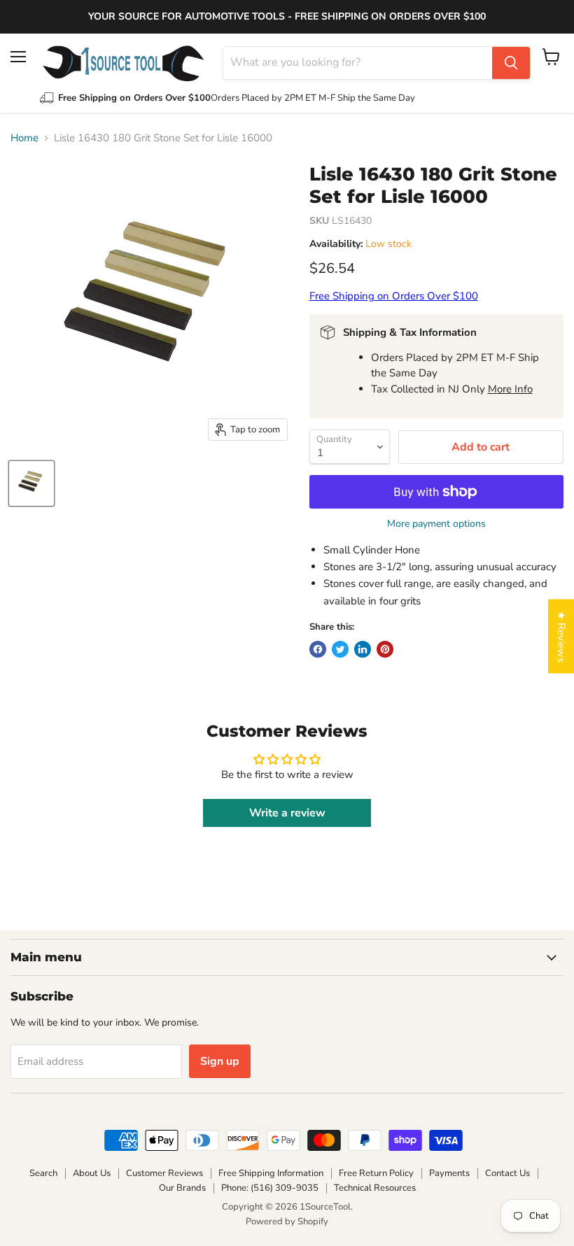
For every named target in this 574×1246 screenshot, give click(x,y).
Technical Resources (375, 1188)
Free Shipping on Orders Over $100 (393, 296)
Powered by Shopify (287, 1221)
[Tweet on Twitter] (340, 649)
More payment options (436, 524)
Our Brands (182, 1188)
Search (43, 1173)
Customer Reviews (164, 1173)
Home (24, 138)
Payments (449, 1173)
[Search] (511, 63)
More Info (510, 389)
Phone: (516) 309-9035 (269, 1188)
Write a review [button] (287, 813)
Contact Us (507, 1173)
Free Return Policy (376, 1173)
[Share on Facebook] (317, 649)
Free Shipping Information (270, 1173)
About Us (92, 1173)
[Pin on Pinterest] (385, 649)
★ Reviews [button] (561, 636)
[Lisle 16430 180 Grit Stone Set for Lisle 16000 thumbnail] (31, 483)
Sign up (219, 1061)
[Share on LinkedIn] (362, 649)
